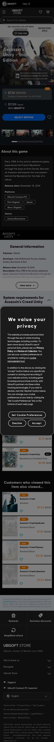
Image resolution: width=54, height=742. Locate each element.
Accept (37, 423)
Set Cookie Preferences (27, 414)
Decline (17, 423)
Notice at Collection (27, 351)
